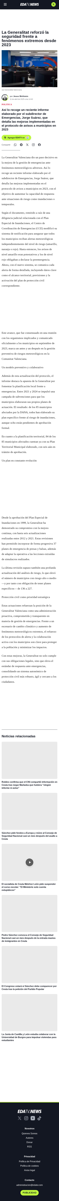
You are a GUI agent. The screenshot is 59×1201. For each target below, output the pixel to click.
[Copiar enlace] (33, 145)
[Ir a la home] (29, 4)
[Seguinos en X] (53, 4)
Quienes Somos (29, 1133)
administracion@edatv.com (29, 1185)
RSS (29, 1146)
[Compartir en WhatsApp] (15, 145)
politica (7, 104)
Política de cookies (29, 1166)
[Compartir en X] (27, 145)
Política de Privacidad (29, 1161)
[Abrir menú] (5, 4)
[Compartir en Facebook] (39, 145)
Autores (29, 1138)
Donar (29, 1142)
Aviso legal (29, 1170)
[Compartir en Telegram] (21, 145)
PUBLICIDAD (29, 1193)
